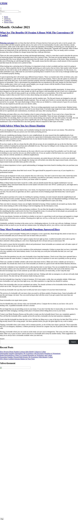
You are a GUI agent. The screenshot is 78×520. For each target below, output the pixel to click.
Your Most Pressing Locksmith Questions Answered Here (30, 229)
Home (6, 17)
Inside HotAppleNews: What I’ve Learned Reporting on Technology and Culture (26, 355)
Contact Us (7, 20)
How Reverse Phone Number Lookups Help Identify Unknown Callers (23, 352)
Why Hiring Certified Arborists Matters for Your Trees (17, 359)
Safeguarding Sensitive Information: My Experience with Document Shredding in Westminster (30, 353)
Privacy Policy (8, 22)
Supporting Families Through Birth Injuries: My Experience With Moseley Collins (26, 357)
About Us (7, 18)
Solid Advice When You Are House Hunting (22, 125)
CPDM (3, 3)
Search (2, 339)
